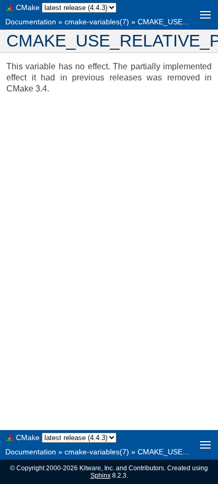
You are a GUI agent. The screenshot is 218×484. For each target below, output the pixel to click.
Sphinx (100, 475)
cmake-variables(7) (97, 21)
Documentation (30, 21)
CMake (28, 7)
